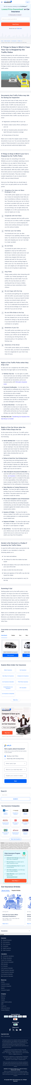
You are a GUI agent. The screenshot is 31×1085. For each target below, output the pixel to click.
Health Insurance (7, 948)
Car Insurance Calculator (8, 681)
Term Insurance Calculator (7, 962)
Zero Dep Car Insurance (8, 676)
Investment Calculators (8, 956)
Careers (3, 1000)
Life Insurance (6, 942)
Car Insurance (14, 40)
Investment (5, 946)
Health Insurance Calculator (7, 970)
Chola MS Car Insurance (15, 813)
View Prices (15, 24)
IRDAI (2, 1036)
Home (2, 40)
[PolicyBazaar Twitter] (13, 1030)
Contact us (3, 1006)
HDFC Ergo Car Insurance (15, 823)
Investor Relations (5, 1010)
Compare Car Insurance (23, 676)
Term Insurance (6, 944)
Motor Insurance (7, 40)
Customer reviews (5, 984)
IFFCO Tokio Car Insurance (5, 833)
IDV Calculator (23, 687)
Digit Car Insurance (25, 813)
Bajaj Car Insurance (6, 813)
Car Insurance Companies (8, 693)
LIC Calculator (4, 966)
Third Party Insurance (23, 681)
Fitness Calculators (7, 958)
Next (15, 781)
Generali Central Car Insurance (5, 823)
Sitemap (3, 998)
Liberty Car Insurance (25, 833)
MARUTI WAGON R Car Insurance (10, 652)
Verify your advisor (5, 1008)
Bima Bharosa (7, 1036)
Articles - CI (20, 40)
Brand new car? (15, 28)
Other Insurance (7, 950)
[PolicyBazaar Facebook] (10, 1030)
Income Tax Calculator (6, 960)
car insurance (11, 476)
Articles (3, 982)
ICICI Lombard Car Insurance (25, 823)
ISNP (2, 1004)
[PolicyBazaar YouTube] (20, 1030)
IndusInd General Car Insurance (15, 833)
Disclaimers (4, 931)
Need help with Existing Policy (15, 758)
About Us (3, 996)
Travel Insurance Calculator (7, 972)
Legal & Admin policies (6, 1002)
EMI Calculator (4, 964)
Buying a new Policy (12, 756)
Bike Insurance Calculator (7, 976)
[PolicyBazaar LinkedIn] (17, 1030)
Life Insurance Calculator (7, 968)
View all (15, 699)
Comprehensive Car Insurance (8, 687)
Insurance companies (6, 986)
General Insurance (7, 940)
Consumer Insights (5, 990)
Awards (3, 988)
